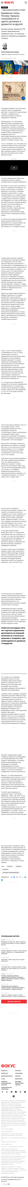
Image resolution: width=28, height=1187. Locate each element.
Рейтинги (4, 1073)
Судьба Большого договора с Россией (13, 10)
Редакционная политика (6, 1088)
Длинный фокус (7, 1076)
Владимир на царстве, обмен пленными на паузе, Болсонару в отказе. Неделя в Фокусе (13, 943)
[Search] (25, 2)
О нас (3, 1079)
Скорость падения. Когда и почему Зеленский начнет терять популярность (13, 995)
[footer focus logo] (8, 1066)
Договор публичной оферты (19, 1083)
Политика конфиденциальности (11, 1179)
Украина (19, 866)
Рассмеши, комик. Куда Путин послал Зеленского (12, 960)
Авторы (17, 1076)
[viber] (20, 1092)
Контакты (4, 1181)
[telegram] (11, 1092)
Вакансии (18, 1079)
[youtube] (16, 1092)
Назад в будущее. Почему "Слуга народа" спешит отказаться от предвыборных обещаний (14, 952)
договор (5, 869)
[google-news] (25, 1092)
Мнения (4, 7)
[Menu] (2, 2)
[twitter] (7, 1092)
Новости (4, 1070)
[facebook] (2, 1092)
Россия (10, 866)
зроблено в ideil (6, 1184)
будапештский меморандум (11, 872)
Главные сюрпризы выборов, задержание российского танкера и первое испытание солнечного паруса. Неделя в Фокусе (13, 978)
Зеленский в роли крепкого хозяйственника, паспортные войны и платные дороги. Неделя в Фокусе (12, 987)
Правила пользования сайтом (6, 1083)
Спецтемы (18, 1073)
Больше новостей (14, 1001)
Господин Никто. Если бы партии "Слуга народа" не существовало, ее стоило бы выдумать (13, 968)
